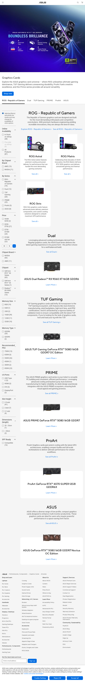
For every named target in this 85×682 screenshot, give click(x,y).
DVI (3, 386)
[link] (42, 2)
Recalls (65, 605)
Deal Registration (68, 596)
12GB (4, 318)
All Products (6, 149)
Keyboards (25, 629)
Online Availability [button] (6, 130)
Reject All (57, 678)
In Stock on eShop (6, 135)
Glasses (4, 643)
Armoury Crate (67, 641)
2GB (3, 311)
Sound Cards (26, 590)
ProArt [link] (58, 100)
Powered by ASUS (48, 627)
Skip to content (2, 6)
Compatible (6, 442)
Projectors (5, 618)
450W (4, 361)
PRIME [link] (50, 100)
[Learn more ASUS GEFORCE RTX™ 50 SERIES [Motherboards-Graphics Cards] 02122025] (42, 72)
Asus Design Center (48, 612)
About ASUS (46, 581)
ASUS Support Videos (69, 587)
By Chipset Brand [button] (6, 161)
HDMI (4, 383)
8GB (3, 304)
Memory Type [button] (7, 328)
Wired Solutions (27, 613)
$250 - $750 (6, 224)
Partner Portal (46, 618)
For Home (5, 584)
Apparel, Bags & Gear (28, 641)
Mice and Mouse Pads (28, 632)
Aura (43, 621)
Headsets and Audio (28, 635)
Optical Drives (26, 593)
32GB (4, 321)
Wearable (5, 605)
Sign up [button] (32, 661)
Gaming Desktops (7, 624)
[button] (3, 2)
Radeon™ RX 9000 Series (6, 288)
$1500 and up (7, 237)
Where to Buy (46, 593)
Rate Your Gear (47, 624)
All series (44, 574)
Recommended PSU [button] (8, 346)
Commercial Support (69, 590)
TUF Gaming (6, 192)
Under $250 (6, 218)
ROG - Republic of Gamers (7, 179)
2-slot (4, 407)
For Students (6, 593)
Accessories (5, 599)
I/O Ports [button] (5, 375)
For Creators (6, 590)
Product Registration (69, 599)
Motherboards (6, 649)
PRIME (4, 200)
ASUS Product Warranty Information (70, 618)
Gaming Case (6, 652)
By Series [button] (6, 176)
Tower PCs (5, 627)
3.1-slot (4, 411)
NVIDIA (4, 169)
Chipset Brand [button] (8, 252)
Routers (24, 602)
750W (4, 351)
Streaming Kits (26, 638)
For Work (5, 587)
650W (4, 354)
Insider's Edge (67, 635)
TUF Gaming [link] (39, 100)
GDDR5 (4, 336)
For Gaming (5, 596)
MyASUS (65, 626)
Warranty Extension (69, 611)
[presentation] (3, 113)
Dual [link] (29, 100)
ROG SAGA (25, 650)
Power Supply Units (28, 587)
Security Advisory (68, 608)
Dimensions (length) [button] (7, 421)
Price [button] (4, 215)
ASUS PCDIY (67, 632)
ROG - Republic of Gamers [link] (13, 100)
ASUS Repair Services (69, 584)
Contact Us (66, 593)
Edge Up (65, 638)
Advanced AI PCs (47, 608)
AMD (4, 166)
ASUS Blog (66, 629)
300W (4, 364)
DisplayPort (6, 390)
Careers (44, 584)
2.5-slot (4, 402)
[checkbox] (8, 182)
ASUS (4, 208)
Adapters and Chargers (29, 644)
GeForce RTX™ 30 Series (7, 281)
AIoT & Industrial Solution (29, 616)
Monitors (5, 615)
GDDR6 (4, 331)
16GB (4, 314)
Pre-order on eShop (6, 142)
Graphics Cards (27, 584)
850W (4, 368)
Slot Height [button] (6, 399)
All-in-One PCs (6, 621)
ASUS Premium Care (69, 581)
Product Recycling (68, 615)
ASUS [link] (66, 100)
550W (4, 358)
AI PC (44, 605)
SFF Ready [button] (6, 439)
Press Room (46, 590)
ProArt (4, 205)
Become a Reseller (48, 615)
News (44, 587)
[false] (8, 94)
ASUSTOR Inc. (46, 596)
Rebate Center (67, 602)
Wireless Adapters (27, 610)
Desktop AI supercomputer (30, 619)
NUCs (4, 633)
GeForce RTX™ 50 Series (7, 271)
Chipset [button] (5, 268)
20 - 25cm (5, 425)
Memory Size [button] (7, 301)
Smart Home (26, 622)
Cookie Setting (40, 678)
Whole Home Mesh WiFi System (29, 606)
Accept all (75, 678)
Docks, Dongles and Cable (30, 647)
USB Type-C (6, 378)
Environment (66, 647)
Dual (3, 189)
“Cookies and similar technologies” (33, 673)
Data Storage (26, 596)
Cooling (24, 581)
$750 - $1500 (7, 229)
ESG (64, 644)
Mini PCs (4, 630)
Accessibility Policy (48, 602)
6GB (3, 307)
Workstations (6, 637)
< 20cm (4, 430)
